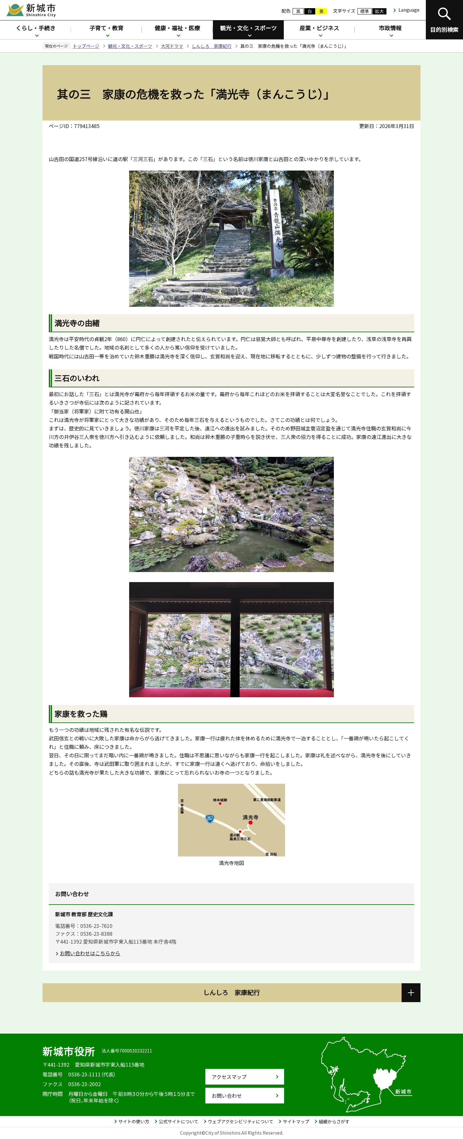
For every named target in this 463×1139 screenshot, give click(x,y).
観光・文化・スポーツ (248, 28)
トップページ (86, 46)
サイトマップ (296, 1121)
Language (409, 10)
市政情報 (390, 28)
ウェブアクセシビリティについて (240, 1121)
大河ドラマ (172, 46)
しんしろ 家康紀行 (212, 46)
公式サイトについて (178, 1121)
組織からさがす (334, 1121)
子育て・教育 (106, 28)
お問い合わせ (227, 1095)
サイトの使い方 (133, 1121)
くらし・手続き (35, 28)
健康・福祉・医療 (177, 28)
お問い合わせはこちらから (90, 953)
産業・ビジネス (319, 28)
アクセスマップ (229, 1076)
